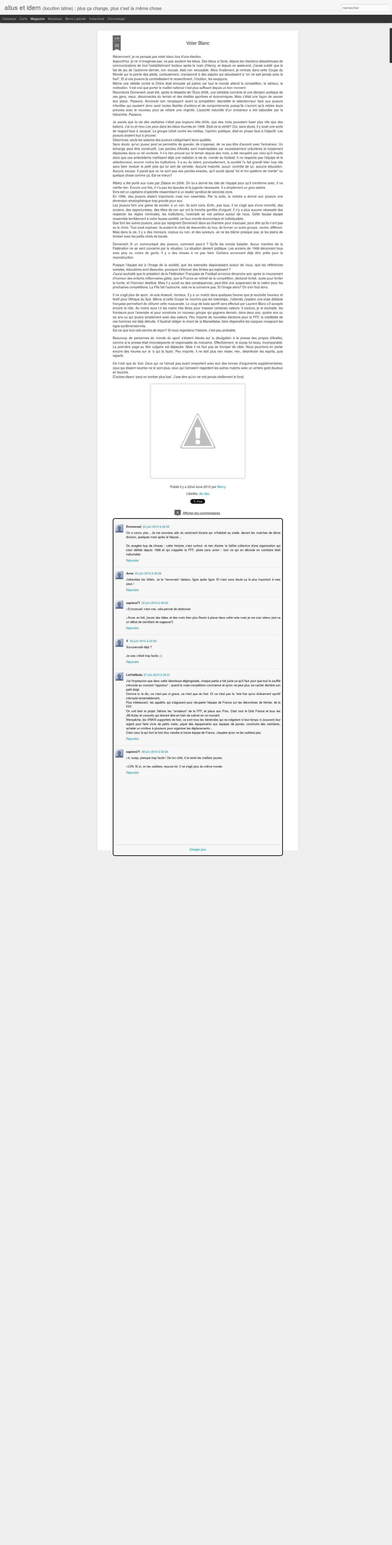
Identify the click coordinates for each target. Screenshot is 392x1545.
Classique (9, 18)
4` (127, 636)
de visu (204, 493)
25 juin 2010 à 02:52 (143, 636)
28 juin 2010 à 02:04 (154, 747)
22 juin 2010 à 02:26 (155, 526)
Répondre (132, 555)
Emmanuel (133, 526)
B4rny (221, 486)
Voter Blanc (197, 42)
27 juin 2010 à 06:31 (156, 670)
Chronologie (116, 18)
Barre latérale (75, 18)
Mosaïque (55, 18)
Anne (129, 568)
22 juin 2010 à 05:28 (147, 568)
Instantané (96, 18)
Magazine (38, 18)
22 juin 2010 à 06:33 (154, 598)
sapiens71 (133, 598)
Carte (23, 18)
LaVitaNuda (134, 670)
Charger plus (198, 844)
